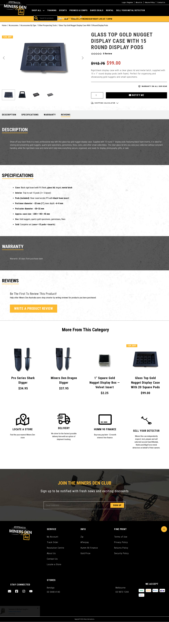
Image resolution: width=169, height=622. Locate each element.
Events (63, 10)
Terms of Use (120, 537)
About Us (139, 2)
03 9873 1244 (122, 592)
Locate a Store (54, 564)
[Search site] (36, 18)
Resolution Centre (55, 548)
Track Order (52, 542)
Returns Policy (150, 2)
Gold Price (85, 553)
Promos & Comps (78, 10)
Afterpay (85, 542)
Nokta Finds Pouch (17, 612)
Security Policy (121, 553)
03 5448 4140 (53, 592)
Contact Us (161, 2)
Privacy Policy (121, 542)
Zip (82, 537)
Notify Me (137, 95)
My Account (52, 537)
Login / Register (127, 2)
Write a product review (33, 308)
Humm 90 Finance (89, 548)
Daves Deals (96, 10)
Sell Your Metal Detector (130, 10)
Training (52, 10)
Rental (110, 10)
